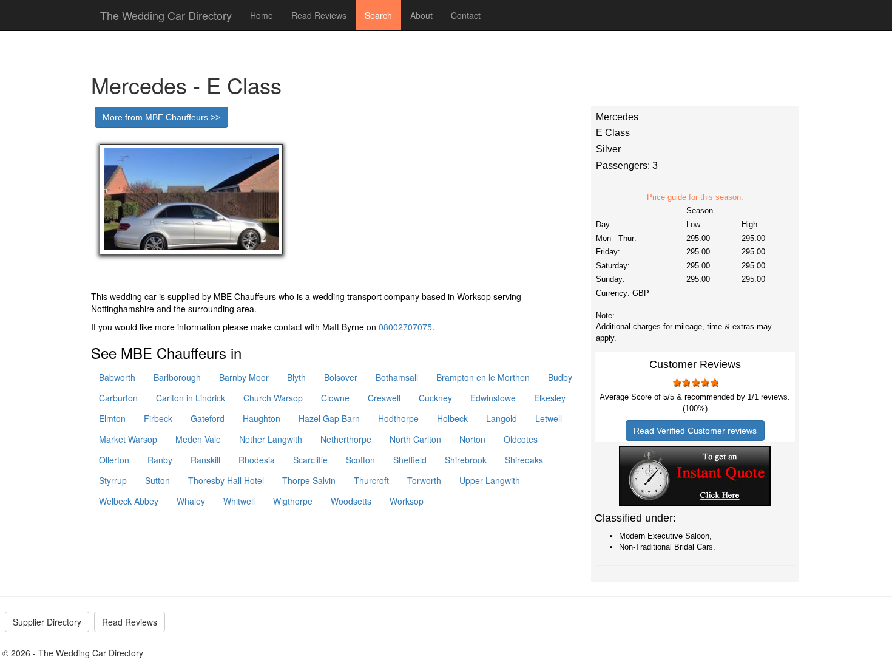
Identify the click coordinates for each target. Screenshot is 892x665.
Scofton (360, 460)
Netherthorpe (345, 439)
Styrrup (113, 480)
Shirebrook (466, 460)
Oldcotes (521, 439)
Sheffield (410, 460)
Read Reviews (318, 15)
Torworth (424, 480)
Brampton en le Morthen (483, 377)
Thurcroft (371, 480)
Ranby (159, 460)
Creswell (384, 398)
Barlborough (177, 377)
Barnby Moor (244, 377)
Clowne (335, 398)
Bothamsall (397, 377)
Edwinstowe (493, 398)
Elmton (112, 418)
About (421, 15)
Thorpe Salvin (309, 480)
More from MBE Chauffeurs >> (161, 117)
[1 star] (676, 382)
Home (261, 15)
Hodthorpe (398, 418)
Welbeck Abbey (128, 501)
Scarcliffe (310, 460)
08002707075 (405, 327)
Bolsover (340, 377)
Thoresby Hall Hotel (226, 480)
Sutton (157, 480)
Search (378, 15)
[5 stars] (713, 382)
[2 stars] (686, 382)
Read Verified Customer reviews (695, 430)
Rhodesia (256, 460)
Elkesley (550, 398)
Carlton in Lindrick (190, 398)
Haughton (261, 418)
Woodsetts (351, 501)
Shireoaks (524, 460)
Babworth (117, 377)
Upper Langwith (489, 480)
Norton (472, 439)
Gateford (208, 418)
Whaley (191, 501)
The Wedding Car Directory (166, 15)
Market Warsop (128, 439)
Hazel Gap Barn (329, 418)
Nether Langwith (270, 439)
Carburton (118, 398)
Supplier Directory (47, 622)
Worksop (407, 501)
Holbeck (452, 418)
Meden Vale (198, 439)
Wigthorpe (293, 501)
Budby (560, 377)
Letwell (548, 418)
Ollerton (114, 460)
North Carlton (415, 439)
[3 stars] (695, 382)
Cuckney (435, 398)
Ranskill (205, 460)
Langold (501, 418)
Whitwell (239, 501)
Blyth (296, 377)
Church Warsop (273, 398)
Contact (466, 15)
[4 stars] (704, 382)
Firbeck (158, 418)
